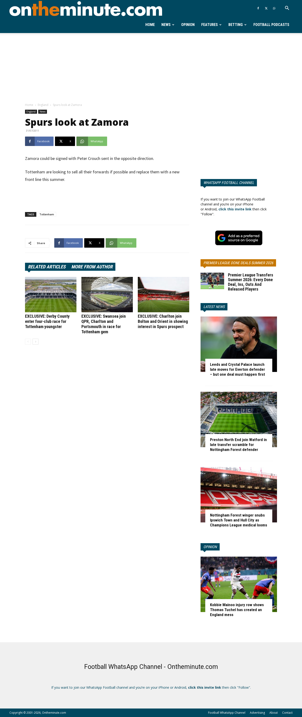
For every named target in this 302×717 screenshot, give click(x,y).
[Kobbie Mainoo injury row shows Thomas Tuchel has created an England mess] (239, 584)
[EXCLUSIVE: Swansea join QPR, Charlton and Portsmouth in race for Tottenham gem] (107, 294)
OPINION (210, 547)
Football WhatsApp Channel (226, 713)
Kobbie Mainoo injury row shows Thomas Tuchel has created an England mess (237, 609)
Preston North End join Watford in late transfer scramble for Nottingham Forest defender (238, 444)
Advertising (257, 713)
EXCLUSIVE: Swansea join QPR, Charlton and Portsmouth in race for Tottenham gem (103, 324)
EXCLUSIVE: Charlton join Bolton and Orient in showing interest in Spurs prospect (163, 321)
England (43, 105)
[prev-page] (28, 342)
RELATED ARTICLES (47, 267)
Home (150, 24)
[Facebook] (258, 8)
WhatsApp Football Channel (228, 182)
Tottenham (46, 214)
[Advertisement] (151, 68)
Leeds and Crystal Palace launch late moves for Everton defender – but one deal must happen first (237, 369)
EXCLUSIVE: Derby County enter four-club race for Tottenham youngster (47, 321)
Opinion (188, 24)
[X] (266, 8)
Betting (235, 24)
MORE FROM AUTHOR (92, 267)
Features (209, 24)
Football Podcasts (271, 24)
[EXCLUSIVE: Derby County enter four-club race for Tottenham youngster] (50, 294)
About (273, 713)
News (166, 24)
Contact (287, 713)
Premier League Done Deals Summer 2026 (238, 263)
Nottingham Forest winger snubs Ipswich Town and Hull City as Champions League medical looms (238, 520)
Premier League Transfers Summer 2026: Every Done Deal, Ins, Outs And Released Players (250, 282)
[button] (287, 8)
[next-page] (35, 342)
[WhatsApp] (274, 8)
